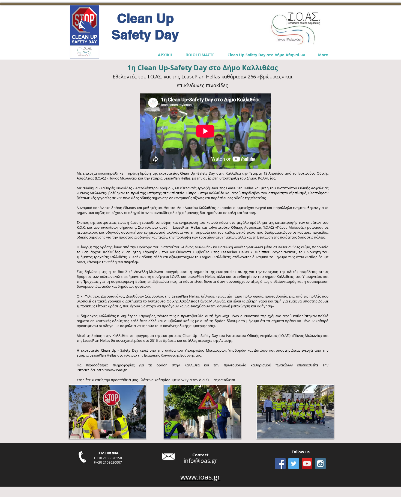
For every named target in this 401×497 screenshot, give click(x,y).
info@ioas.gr (200, 460)
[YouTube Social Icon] (307, 463)
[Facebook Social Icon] (280, 463)
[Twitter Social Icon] (293, 463)
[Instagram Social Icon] (320, 463)
